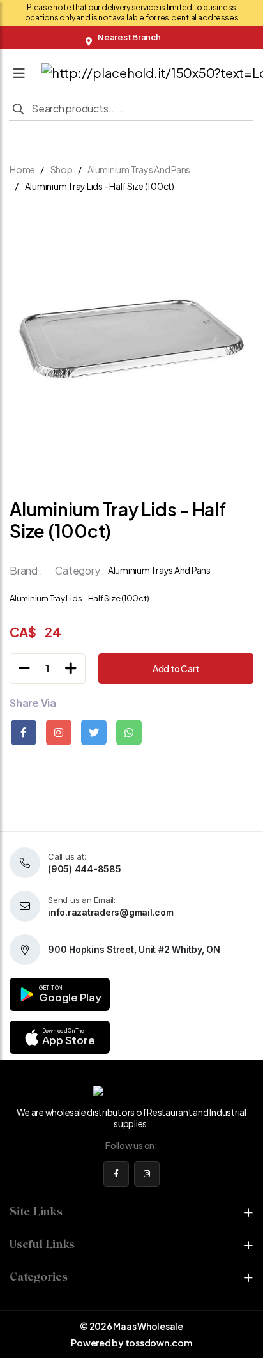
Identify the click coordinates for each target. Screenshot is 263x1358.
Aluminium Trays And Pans (138, 169)
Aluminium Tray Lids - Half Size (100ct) (99, 186)
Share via (33, 703)
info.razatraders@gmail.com (111, 912)
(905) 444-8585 (84, 868)
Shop (61, 169)
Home (22, 169)
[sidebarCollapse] (19, 71)
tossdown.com (158, 1342)
